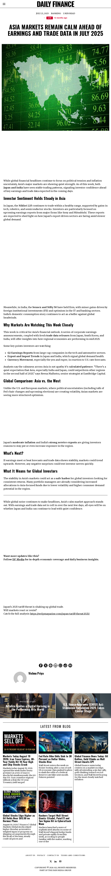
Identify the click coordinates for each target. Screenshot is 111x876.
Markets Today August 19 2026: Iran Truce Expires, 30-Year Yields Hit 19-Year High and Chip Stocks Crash (19, 760)
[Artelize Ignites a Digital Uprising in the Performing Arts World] (27, 705)
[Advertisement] (55, 155)
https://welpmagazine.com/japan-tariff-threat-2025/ (60, 613)
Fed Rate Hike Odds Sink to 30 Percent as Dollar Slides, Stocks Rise (55, 759)
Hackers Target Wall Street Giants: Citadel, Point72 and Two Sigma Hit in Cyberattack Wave (55, 819)
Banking (56, 13)
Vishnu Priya (36, 673)
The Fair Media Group (59, 870)
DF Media (18, 559)
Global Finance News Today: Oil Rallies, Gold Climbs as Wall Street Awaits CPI (91, 759)
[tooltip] (41, 665)
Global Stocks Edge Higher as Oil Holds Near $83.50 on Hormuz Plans (19, 818)
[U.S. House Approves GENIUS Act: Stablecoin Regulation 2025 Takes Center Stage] (83, 705)
